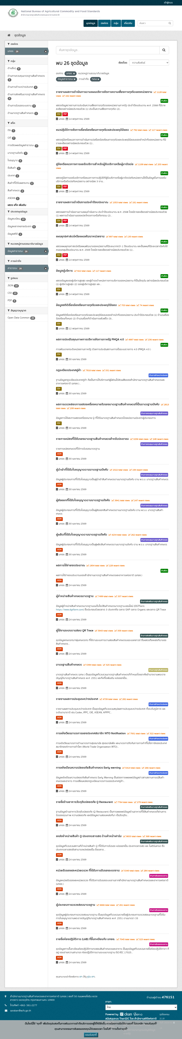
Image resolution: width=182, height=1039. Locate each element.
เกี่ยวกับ (128, 23)
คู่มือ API (90, 976)
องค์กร (104, 23)
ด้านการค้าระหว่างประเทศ (158, 375)
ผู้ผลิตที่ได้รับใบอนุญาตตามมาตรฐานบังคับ (81, 534)
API (80, 976)
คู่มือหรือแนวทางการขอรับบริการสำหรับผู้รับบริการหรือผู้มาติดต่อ (94, 164)
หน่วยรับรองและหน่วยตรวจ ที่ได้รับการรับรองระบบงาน (88, 870)
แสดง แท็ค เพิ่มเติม (17, 205)
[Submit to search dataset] (169, 23)
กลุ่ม (116, 23)
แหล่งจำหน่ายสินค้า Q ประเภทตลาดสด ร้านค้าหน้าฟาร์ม (89, 836)
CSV (58, 114)
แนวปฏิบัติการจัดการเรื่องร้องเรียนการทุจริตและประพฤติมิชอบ (92, 130)
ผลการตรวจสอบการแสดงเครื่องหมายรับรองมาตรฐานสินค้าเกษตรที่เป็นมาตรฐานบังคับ (107, 404)
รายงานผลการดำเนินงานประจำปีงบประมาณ (82, 202)
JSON (59, 454)
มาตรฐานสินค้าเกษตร (69, 664)
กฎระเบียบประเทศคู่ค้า (68, 370)
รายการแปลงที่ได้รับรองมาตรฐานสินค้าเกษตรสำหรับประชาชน (92, 439)
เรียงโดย (123, 63)
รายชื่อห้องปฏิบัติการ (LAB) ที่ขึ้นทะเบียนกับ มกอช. (85, 939)
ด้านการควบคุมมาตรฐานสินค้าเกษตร (154, 413)
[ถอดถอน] (74, 73)
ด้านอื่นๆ (164, 101)
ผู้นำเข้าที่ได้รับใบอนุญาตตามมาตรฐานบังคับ (82, 469)
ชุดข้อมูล (90, 23)
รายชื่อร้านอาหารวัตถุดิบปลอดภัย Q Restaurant (84, 802)
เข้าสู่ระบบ (168, 2)
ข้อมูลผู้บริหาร (64, 270)
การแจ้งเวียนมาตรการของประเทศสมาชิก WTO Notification (91, 733)
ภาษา (108, 1002)
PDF (65, 114)
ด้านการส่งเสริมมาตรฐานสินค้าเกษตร (154, 601)
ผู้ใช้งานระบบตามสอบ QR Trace (74, 630)
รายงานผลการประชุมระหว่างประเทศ (77, 699)
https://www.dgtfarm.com (69, 609)
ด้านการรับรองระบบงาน (158, 876)
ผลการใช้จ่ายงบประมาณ (70, 565)
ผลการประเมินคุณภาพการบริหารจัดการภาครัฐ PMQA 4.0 (90, 339)
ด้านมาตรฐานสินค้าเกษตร (158, 670)
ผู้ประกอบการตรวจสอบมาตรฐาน (75, 905)
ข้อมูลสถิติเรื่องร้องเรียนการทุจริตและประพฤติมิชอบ (86, 305)
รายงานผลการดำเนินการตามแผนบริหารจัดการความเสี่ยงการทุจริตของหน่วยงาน (104, 92)
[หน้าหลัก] (8, 35)
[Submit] (164, 50)
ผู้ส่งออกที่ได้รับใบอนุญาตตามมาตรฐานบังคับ (83, 500)
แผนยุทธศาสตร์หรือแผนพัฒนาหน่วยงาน (80, 236)
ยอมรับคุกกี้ (91, 1035)
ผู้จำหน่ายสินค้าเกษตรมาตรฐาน (74, 596)
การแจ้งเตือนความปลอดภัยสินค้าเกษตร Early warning (88, 767)
